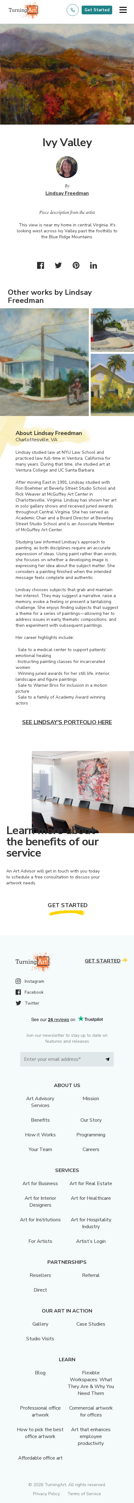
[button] (123, 10)
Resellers (40, 1275)
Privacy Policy (46, 1494)
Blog (40, 1372)
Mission (91, 1098)
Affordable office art (40, 1458)
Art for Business (40, 1183)
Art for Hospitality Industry (91, 1223)
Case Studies (90, 1324)
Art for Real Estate (90, 1183)
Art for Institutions (40, 1219)
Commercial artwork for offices (91, 1411)
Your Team (40, 1149)
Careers (91, 1149)
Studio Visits (40, 1338)
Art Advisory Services (40, 1102)
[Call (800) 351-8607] (73, 10)
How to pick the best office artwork (40, 1433)
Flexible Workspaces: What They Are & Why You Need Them (91, 1383)
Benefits (40, 1120)
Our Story (91, 1120)
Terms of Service (84, 1494)
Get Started (96, 10)
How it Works (40, 1134)
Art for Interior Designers (40, 1202)
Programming (90, 1134)
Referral (91, 1275)
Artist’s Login (91, 1241)
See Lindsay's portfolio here (67, 722)
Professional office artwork (40, 1411)
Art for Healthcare (91, 1198)
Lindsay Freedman (67, 193)
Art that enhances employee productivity (91, 1436)
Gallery (40, 1324)
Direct (40, 1290)
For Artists (40, 1241)
